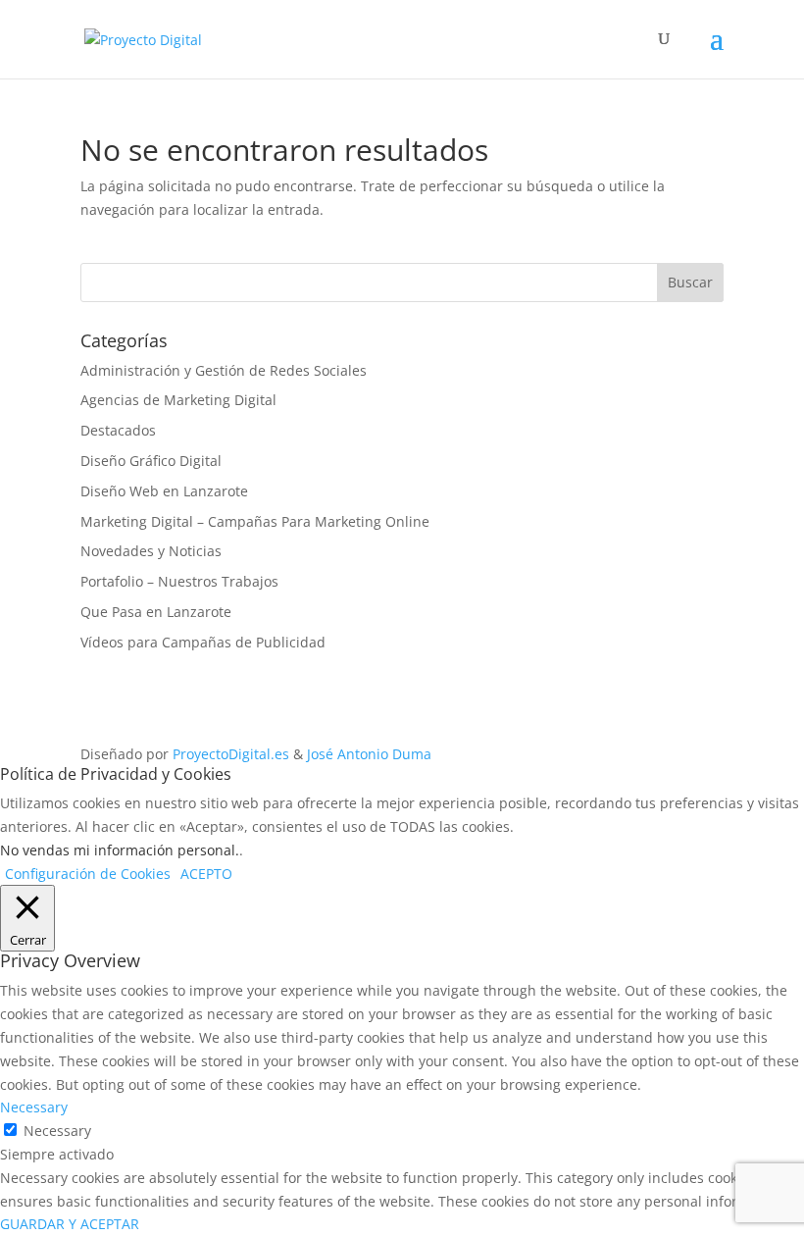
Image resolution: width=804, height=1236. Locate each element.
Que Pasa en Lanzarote (155, 611)
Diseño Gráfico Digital (151, 460)
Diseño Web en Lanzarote (164, 491)
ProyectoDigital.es (231, 754)
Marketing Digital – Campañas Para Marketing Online (254, 521)
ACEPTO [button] (206, 873)
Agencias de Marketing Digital (178, 399)
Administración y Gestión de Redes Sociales (223, 370)
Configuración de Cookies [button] (88, 873)
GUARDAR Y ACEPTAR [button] (69, 1223)
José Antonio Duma (369, 754)
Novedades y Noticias (151, 550)
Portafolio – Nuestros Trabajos (179, 581)
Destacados (118, 430)
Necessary (57, 1130)
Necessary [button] (34, 1107)
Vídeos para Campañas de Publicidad (203, 642)
